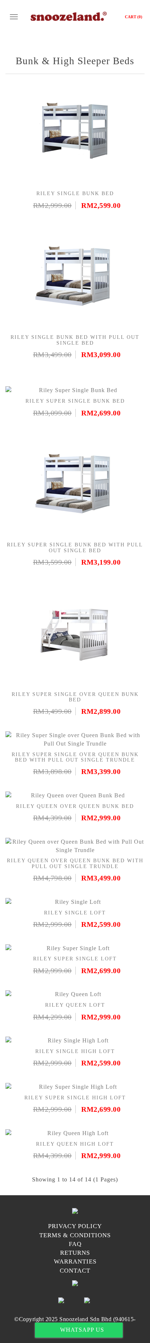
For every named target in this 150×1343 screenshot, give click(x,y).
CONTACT (75, 1270)
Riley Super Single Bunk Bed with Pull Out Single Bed (75, 547)
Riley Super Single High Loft (75, 1097)
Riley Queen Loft (75, 1005)
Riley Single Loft (75, 913)
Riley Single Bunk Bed (75, 193)
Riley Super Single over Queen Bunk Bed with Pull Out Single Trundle (75, 757)
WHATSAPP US (81, 1330)
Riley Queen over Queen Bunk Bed (75, 806)
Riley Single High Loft (75, 1051)
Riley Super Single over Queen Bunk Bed (75, 697)
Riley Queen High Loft (75, 1144)
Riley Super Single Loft (75, 958)
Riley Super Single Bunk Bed (75, 401)
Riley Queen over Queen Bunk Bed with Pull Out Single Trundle (75, 863)
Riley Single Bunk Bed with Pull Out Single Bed (75, 339)
